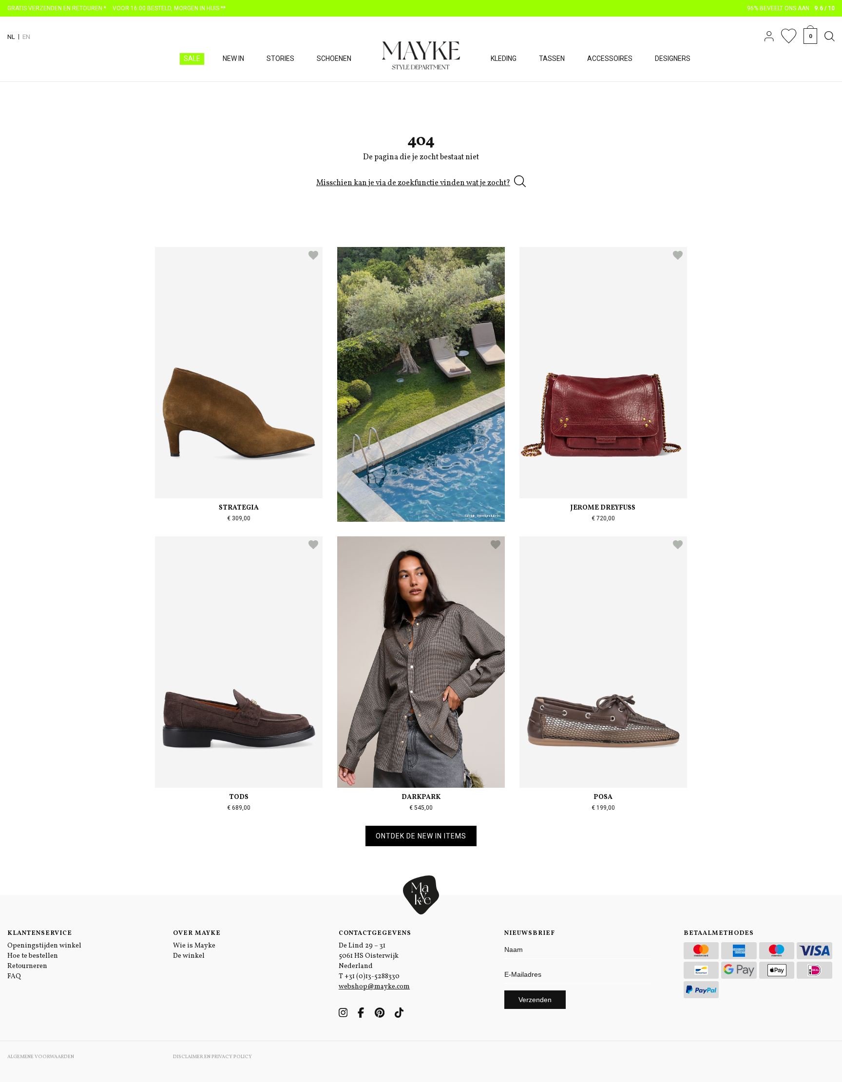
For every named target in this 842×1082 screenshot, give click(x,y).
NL (11, 36)
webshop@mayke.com (374, 986)
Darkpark (421, 797)
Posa (602, 797)
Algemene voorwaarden (40, 1056)
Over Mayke (197, 933)
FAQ (14, 976)
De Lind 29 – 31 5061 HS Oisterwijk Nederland (369, 956)
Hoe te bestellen (32, 956)
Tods (239, 797)
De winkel (189, 956)
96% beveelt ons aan (791, 8)
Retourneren (27, 966)
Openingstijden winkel (44, 945)
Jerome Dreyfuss (603, 508)
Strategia (239, 508)
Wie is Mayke (194, 945)
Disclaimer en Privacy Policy (212, 1056)
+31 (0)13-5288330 (372, 976)
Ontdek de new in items (421, 836)
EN (26, 36)
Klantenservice (39, 933)
